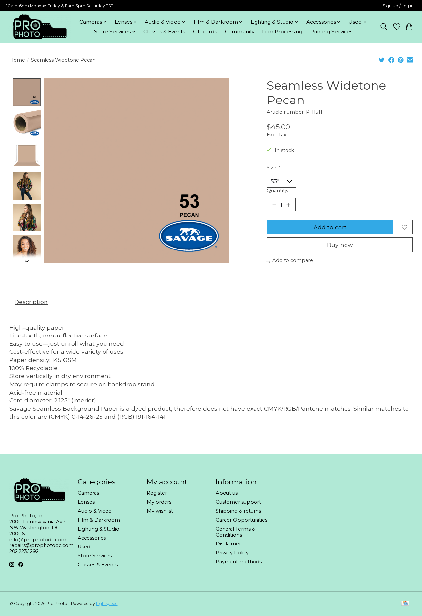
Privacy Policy (232, 553)
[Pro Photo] (39, 27)
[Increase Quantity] (288, 204)
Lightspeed (107, 603)
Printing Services (331, 31)
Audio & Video (95, 511)
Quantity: (277, 190)
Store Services (95, 556)
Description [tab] (31, 301)
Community (239, 31)
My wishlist (160, 511)
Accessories (92, 538)
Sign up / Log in (398, 5)
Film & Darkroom (99, 520)
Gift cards (205, 31)
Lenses (86, 502)
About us (227, 493)
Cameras (88, 493)
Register (157, 493)
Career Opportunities (241, 520)
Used (84, 547)
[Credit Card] (405, 604)
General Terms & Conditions (235, 532)
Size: (274, 168)
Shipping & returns (238, 511)
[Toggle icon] (383, 27)
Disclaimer (228, 544)
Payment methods (239, 562)
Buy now (340, 244)
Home (17, 60)
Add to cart (330, 227)
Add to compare (292, 260)
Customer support (238, 502)
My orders (159, 502)
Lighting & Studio (98, 529)
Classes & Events (164, 31)
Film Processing (282, 31)
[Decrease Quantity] (274, 204)
